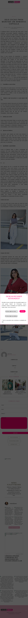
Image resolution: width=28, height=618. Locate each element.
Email (3, 316)
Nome (3, 311)
